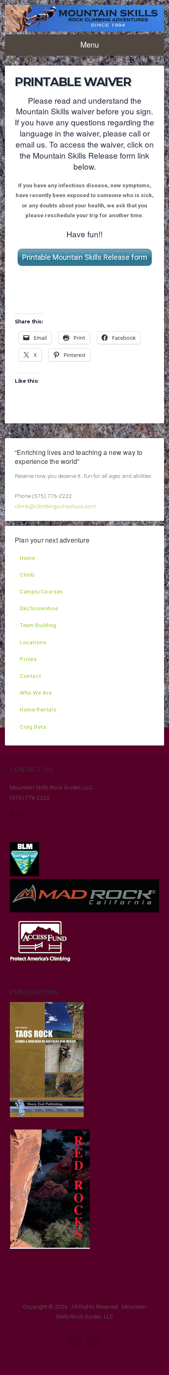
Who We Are (36, 692)
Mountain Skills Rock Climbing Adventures (84, 18)
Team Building (38, 625)
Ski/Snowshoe (39, 608)
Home (27, 558)
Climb (27, 574)
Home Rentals (38, 709)
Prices (28, 659)
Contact (30, 676)
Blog (15, 814)
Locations (33, 642)
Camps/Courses (41, 591)
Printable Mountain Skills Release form (84, 257)
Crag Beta (33, 726)
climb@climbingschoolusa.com (55, 506)
